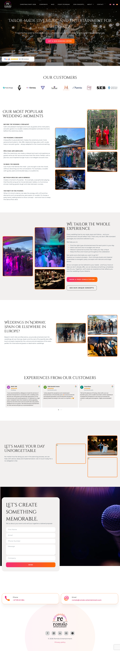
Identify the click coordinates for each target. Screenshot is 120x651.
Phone (15, 597)
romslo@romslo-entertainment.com (86, 600)
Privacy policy (60, 642)
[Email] (66, 598)
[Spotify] (72, 633)
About (89, 4)
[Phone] (7, 598)
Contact (100, 4)
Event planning (64, 4)
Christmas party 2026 (28, 4)
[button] (4, 396)
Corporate (43, 4)
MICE (52, 4)
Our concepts (78, 4)
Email (74, 597)
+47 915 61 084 (18, 600)
